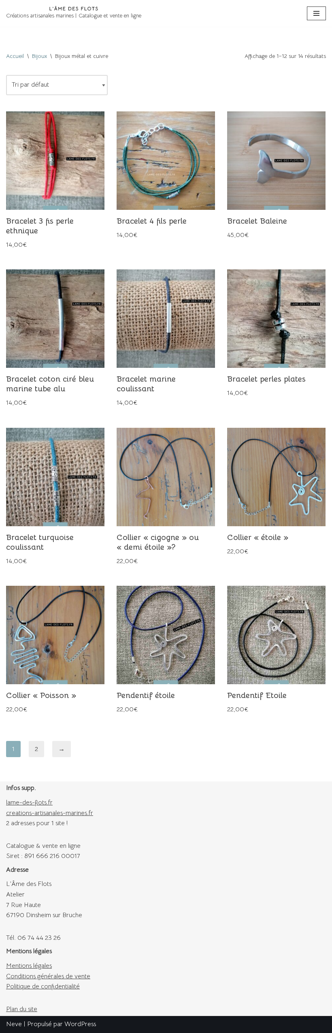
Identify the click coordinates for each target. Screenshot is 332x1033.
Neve (14, 1024)
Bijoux (39, 56)
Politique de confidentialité (43, 986)
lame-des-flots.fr (29, 802)
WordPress (80, 1024)
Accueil (15, 56)
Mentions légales (29, 966)
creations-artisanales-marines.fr (49, 813)
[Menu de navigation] (316, 13)
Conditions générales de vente (48, 976)
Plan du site (21, 1009)
